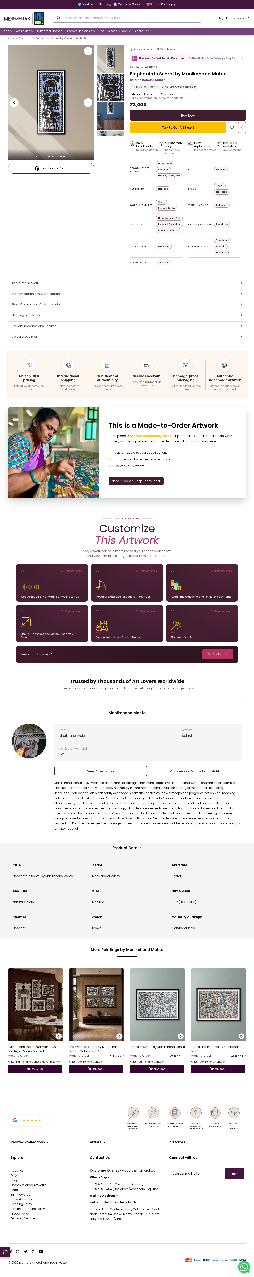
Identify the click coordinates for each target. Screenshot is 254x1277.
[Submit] (58, 17)
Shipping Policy (21, 1204)
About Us (141, 31)
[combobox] (127, 18)
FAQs (14, 1175)
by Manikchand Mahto (147, 80)
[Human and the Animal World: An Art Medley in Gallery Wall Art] (35, 1004)
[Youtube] (41, 1252)
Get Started (215, 654)
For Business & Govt (113, 31)
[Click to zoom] (88, 51)
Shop (5, 31)
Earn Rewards (20, 1194)
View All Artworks (100, 771)
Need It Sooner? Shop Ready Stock (136, 481)
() (243, 17)
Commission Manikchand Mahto (195, 771)
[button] (188, 58)
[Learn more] (157, 49)
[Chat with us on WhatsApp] (244, 1267)
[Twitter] (25, 1252)
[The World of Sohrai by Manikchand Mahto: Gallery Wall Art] (96, 1004)
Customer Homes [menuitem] (49, 31)
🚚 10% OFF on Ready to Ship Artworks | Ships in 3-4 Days (127, 4)
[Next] (88, 102)
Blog (14, 1180)
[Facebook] (11, 1252)
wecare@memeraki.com (140, 1170)
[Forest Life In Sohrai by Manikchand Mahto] (218, 1004)
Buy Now (188, 115)
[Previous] (14, 102)
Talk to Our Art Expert (178, 127)
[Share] (242, 127)
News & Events (21, 1199)
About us (17, 1170)
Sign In (224, 18)
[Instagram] (17, 1252)
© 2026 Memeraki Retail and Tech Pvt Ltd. (38, 1263)
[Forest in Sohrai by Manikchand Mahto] (157, 1004)
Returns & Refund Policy (28, 1209)
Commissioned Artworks (28, 1185)
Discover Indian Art (79, 31)
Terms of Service (23, 1218)
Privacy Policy (20, 1213)
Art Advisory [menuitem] (24, 31)
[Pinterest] (33, 1252)
